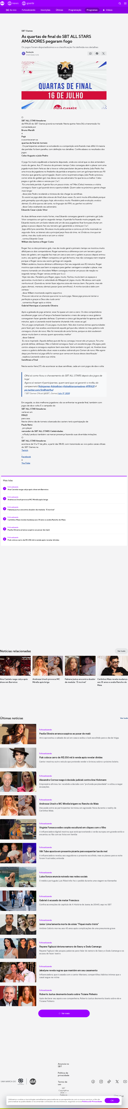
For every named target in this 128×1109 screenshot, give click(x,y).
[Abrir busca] (119, 3)
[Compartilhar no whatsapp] (91, 53)
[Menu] (125, 3)
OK (112, 1100)
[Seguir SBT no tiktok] (109, 1082)
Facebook (26, 456)
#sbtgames (44, 386)
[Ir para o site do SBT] (33, 1081)
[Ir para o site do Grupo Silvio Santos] (14, 1081)
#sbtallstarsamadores (74, 386)
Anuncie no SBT (63, 1065)
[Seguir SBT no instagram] (101, 1082)
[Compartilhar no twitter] (103, 53)
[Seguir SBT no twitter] (117, 1082)
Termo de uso (62, 1083)
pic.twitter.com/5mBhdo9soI (38, 389)
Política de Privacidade (92, 1101)
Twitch (25, 450)
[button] (15, 673)
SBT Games (27, 31)
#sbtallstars (56, 386)
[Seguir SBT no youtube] (125, 1082)
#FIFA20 (90, 386)
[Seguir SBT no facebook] (93, 1082)
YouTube (26, 463)
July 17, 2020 (64, 393)
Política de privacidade (63, 1074)
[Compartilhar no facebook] (97, 53)
